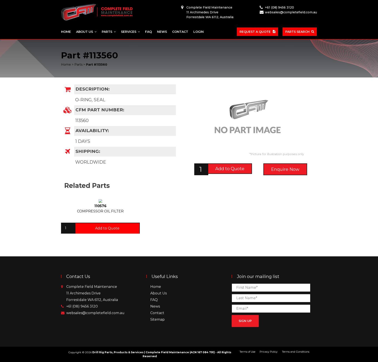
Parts (107, 32)
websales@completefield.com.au (291, 12)
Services (128, 32)
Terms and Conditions (295, 351)
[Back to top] (360, 344)
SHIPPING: (87, 151)
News (162, 32)
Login (198, 32)
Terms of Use (247, 351)
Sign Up (245, 321)
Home (66, 32)
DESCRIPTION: (92, 89)
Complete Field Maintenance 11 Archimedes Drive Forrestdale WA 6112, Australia (209, 12)
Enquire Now (285, 169)
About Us (84, 32)
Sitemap (157, 319)
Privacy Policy (269, 351)
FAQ (148, 32)
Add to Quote (229, 168)
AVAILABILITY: (91, 130)
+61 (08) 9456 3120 (279, 7)
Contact (180, 32)
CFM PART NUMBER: (99, 109)
